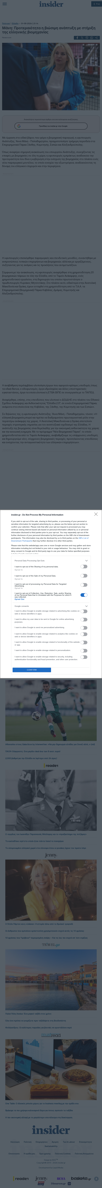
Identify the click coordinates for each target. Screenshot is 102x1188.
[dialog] (51, 594)
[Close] (96, 515)
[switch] (83, 566)
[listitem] (51, 560)
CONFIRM (32, 670)
